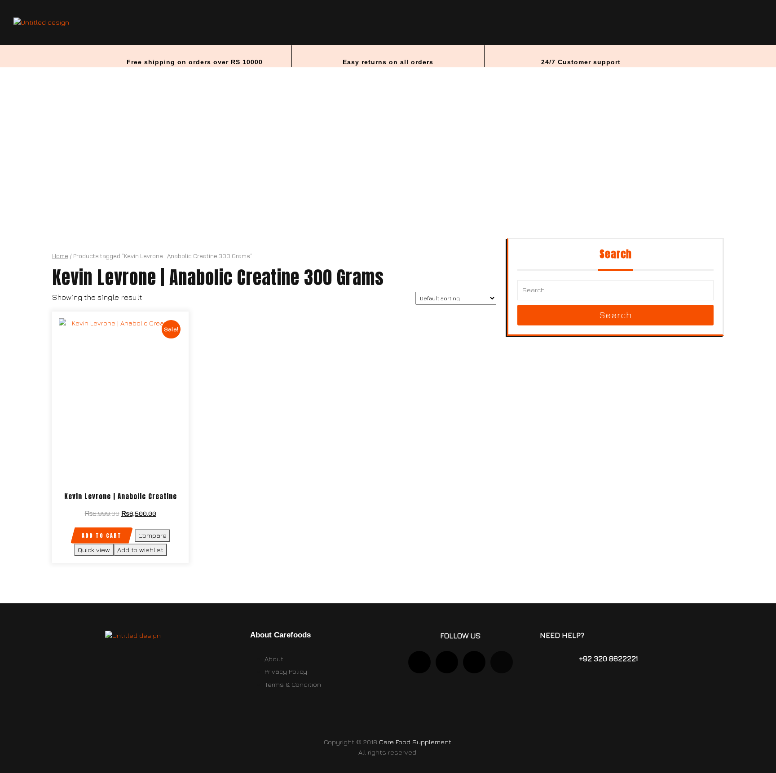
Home (60, 255)
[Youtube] (447, 662)
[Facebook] (501, 662)
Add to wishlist (140, 549)
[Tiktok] (474, 662)
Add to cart (102, 535)
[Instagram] (419, 662)
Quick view (94, 549)
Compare (152, 535)
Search (615, 315)
